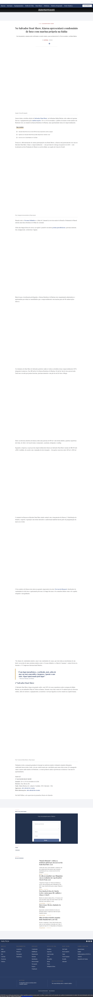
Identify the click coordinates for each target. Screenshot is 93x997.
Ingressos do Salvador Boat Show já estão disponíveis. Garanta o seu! (34, 134)
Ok (22, 996)
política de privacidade (43, 990)
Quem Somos (81, 949)
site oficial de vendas (28, 788)
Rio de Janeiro (65, 951)
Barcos (3, 6)
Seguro (33, 966)
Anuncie (80, 956)
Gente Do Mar (42, 915)
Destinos (49, 949)
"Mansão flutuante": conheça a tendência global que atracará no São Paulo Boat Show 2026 (51, 862)
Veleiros (3, 961)
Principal (17, 850)
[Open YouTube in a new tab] (49, 43)
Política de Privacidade (28, 996)
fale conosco (52, 990)
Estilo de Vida (29, 6)
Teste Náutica (68, 6)
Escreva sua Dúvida (39, 824)
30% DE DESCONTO (50, 10)
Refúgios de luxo (51, 966)
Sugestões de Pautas (83, 959)
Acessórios (19, 949)
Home (40, 23)
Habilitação (34, 951)
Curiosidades (42, 903)
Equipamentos (18, 6)
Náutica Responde (56, 6)
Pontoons (3, 959)
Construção (35, 949)
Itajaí (63, 954)
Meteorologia (35, 961)
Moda (48, 961)
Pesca (48, 964)
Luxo (48, 956)
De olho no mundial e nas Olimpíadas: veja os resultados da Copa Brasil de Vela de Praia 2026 (51, 878)
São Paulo (64, 949)
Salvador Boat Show (48, 23)
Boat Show (39, 6)
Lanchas (3, 956)
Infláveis (3, 951)
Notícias (46, 6)
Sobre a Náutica (83, 946)
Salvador (64, 961)
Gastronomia (50, 954)
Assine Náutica (87, 5)
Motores (18, 951)
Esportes (49, 951)
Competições (42, 927)
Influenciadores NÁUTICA (84, 954)
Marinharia (34, 959)
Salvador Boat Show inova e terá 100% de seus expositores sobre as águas (36, 131)
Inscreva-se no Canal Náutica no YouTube (28, 137)
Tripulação (34, 969)
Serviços (9, 6)
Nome (36, 831)
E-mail (36, 836)
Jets (2, 954)
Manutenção (35, 954)
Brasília (64, 959)
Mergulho (49, 959)
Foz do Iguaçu (65, 956)
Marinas (34, 956)
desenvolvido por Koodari (46, 992)
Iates (2, 949)
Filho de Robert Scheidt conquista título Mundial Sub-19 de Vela (49, 918)
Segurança (19, 956)
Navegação (19, 954)
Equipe (79, 951)
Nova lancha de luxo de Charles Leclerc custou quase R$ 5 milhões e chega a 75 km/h (50, 893)
